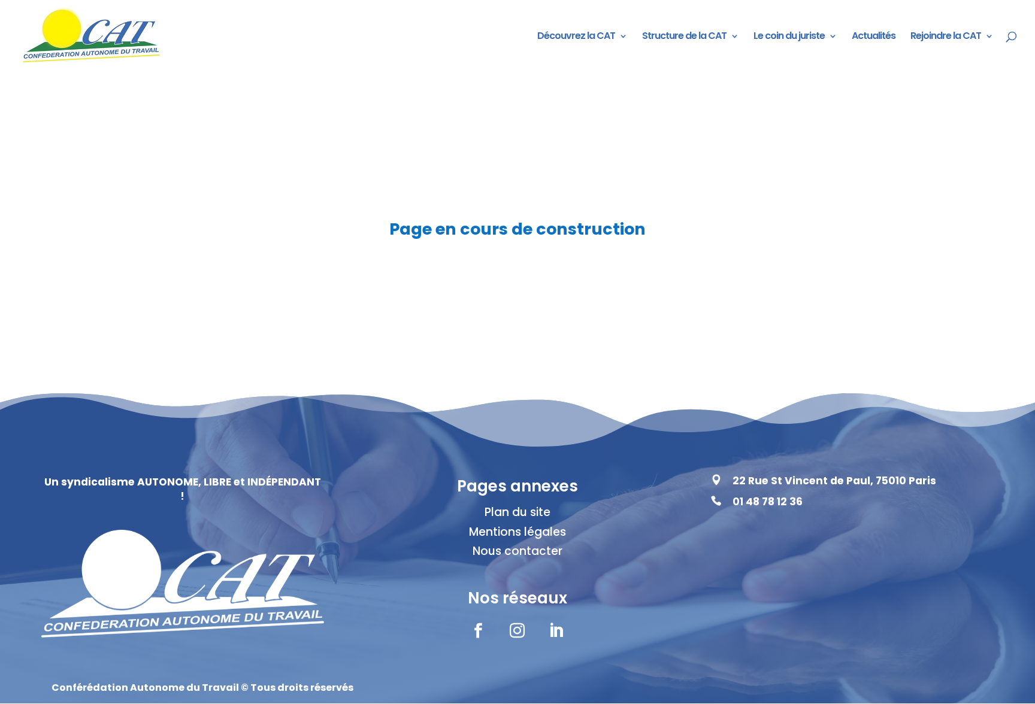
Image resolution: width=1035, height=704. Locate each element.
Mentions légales (517, 532)
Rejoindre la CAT (945, 37)
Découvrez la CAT (576, 37)
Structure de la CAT (684, 37)
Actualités (873, 37)
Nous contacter (517, 551)
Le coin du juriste (789, 37)
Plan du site (517, 512)
